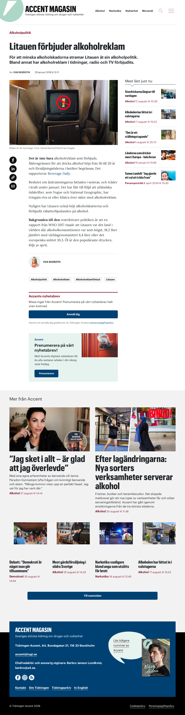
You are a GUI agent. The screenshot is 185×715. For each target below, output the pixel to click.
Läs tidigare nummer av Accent (121, 645)
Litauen (110, 279)
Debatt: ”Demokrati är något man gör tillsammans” (25, 566)
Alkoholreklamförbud (88, 279)
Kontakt (20, 687)
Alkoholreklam (61, 279)
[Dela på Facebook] (13, 160)
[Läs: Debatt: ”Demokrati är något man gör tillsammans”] (30, 533)
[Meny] (171, 10)
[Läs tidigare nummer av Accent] (156, 657)
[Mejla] (13, 186)
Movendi (147, 10)
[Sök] (160, 10)
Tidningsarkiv (61, 687)
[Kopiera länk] (13, 177)
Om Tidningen (39, 687)
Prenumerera (46, 373)
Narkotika (115, 10)
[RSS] (31, 677)
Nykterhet (132, 10)
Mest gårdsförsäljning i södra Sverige (69, 564)
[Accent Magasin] (50, 9)
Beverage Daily (59, 173)
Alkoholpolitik (39, 279)
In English (81, 687)
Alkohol (100, 10)
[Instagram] (24, 677)
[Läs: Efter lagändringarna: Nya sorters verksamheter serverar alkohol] (135, 429)
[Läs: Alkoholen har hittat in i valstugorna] (159, 533)
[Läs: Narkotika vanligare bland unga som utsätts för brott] (116, 533)
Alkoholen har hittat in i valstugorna (155, 564)
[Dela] (13, 168)
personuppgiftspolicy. (102, 322)
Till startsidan (92, 595)
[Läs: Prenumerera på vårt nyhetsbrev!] (100, 345)
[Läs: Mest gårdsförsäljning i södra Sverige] (73, 533)
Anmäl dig (73, 314)
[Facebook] (18, 677)
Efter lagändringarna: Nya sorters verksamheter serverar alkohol (134, 472)
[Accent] (33, 629)
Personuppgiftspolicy (161, 706)
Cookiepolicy (137, 706)
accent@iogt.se (26, 654)
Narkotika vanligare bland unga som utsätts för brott (112, 566)
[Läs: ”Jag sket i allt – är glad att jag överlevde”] (49, 429)
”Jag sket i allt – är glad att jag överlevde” (47, 463)
